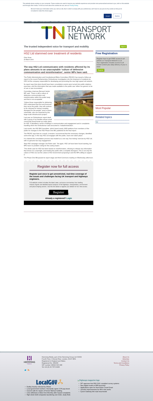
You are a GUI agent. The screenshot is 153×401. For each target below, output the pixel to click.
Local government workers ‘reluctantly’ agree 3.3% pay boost (48, 389)
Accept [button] (108, 16)
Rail (97, 122)
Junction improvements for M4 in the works (95, 389)
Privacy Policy (74, 5)
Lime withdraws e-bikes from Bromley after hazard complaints (48, 393)
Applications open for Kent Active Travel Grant (96, 387)
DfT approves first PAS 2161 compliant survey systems (99, 383)
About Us (126, 357)
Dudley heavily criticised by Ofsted (39, 387)
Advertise (126, 359)
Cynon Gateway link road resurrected (93, 391)
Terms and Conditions (121, 363)
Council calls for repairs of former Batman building (44, 391)
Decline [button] (117, 16)
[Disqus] (58, 242)
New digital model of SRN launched (92, 385)
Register (100, 70)
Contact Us (125, 361)
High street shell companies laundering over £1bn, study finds (48, 395)
